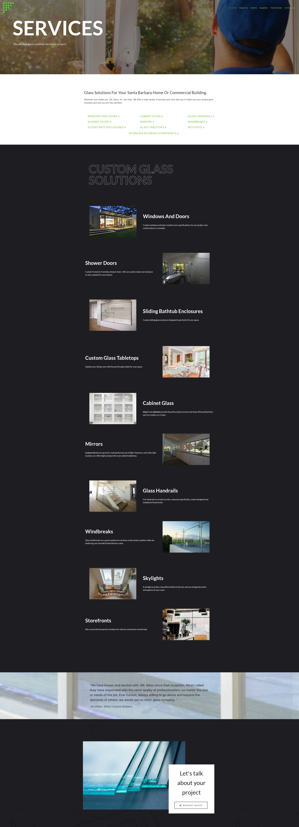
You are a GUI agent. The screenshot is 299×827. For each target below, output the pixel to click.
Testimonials (276, 8)
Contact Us (290, 8)
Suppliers (263, 8)
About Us (243, 8)
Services (233, 8)
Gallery (253, 8)
